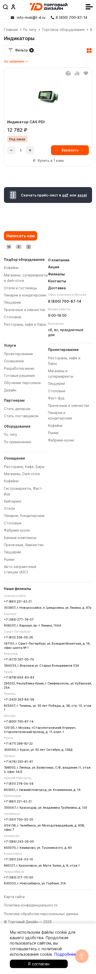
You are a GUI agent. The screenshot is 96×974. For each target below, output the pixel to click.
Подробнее (65, 954)
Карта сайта (14, 897)
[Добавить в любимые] (85, 73)
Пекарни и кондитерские (25, 295)
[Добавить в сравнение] (77, 73)
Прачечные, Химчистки (23, 545)
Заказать (70, 150)
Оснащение (14, 361)
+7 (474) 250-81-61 (18, 761)
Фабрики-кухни (17, 530)
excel (82, 195)
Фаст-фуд (56, 398)
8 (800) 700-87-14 (64, 301)
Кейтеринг (13, 501)
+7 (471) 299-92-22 (18, 743)
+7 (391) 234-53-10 (18, 859)
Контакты (57, 281)
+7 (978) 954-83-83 (19, 677)
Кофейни (11, 481)
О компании (58, 260)
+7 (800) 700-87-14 (19, 721)
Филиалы (56, 274)
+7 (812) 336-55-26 (18, 637)
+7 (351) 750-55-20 (18, 819)
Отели (9, 508)
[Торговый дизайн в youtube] (19, 247)
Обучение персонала (22, 383)
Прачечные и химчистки (68, 405)
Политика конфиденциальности (30, 905)
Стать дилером (17, 409)
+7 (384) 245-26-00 (19, 841)
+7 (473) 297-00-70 (19, 659)
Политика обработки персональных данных (41, 914)
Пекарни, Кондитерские (24, 515)
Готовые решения (19, 375)
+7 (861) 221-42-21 (18, 601)
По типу (29, 29)
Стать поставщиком (21, 416)
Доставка (57, 288)
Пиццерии (12, 552)
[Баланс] (68, 73)
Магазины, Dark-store (22, 474)
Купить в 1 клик (51, 160)
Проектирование (18, 354)
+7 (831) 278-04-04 (19, 783)
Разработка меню (19, 368)
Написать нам (20, 235)
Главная (11, 29)
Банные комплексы (20, 538)
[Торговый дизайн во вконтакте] (9, 247)
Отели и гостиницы (20, 288)
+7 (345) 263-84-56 (19, 699)
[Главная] (48, 6)
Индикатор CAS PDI (26, 122)
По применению (17, 442)
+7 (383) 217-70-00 (18, 877)
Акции (53, 267)
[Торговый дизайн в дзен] (29, 247)
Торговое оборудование (63, 29)
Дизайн (10, 390)
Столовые (12, 523)
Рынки (9, 559)
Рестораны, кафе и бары (25, 324)
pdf (65, 195)
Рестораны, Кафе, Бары (24, 466)
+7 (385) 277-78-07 (19, 619)
